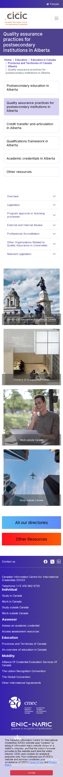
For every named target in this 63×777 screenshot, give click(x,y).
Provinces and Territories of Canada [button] (24, 643)
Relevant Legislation (19, 254)
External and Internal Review (24, 225)
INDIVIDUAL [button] (9, 589)
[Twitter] (52, 561)
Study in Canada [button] (12, 595)
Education (21, 59)
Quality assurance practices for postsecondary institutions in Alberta (28, 71)
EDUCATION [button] (10, 638)
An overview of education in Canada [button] (24, 649)
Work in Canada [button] (11, 601)
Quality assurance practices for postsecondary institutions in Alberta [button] (30, 107)
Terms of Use (36, 762)
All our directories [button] (31, 522)
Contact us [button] (8, 561)
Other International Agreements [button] (21, 682)
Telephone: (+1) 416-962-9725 (21, 586)
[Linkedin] (59, 561)
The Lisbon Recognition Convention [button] (24, 671)
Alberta (12, 66)
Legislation (13, 205)
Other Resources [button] (31, 539)
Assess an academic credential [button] (20, 625)
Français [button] (54, 4)
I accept (31, 772)
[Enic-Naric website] (31, 725)
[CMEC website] (31, 708)
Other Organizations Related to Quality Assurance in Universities (27, 244)
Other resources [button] (19, 172)
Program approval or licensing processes (26, 215)
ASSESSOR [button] (9, 619)
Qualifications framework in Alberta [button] (27, 143)
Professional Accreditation (23, 233)
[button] (16, 18)
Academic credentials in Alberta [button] (31, 158)
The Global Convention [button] (16, 677)
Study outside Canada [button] (15, 607)
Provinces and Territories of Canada (30, 63)
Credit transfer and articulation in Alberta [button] (30, 126)
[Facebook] (46, 561)
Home (8, 59)
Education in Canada (43, 59)
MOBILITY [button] (8, 656)
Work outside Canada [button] (15, 613)
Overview (13, 196)
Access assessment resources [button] (20, 631)
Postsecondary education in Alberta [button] (28, 87)
